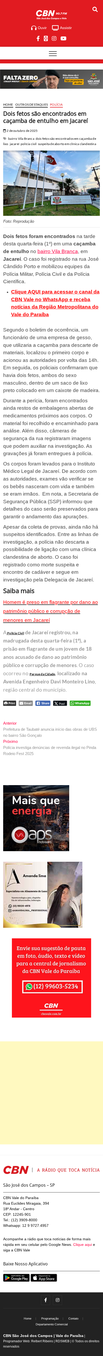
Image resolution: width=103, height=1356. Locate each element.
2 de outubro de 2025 (22, 131)
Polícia (56, 104)
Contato (73, 1318)
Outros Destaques (31, 104)
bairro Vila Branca (21, 139)
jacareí (14, 144)
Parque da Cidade (42, 674)
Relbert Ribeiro (42, 1341)
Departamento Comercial (52, 1324)
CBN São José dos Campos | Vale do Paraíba (43, 1336)
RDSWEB (62, 1341)
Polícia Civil (15, 633)
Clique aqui (82, 1244)
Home (8, 104)
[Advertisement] (51, 1092)
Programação (50, 1318)
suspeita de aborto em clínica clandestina (67, 144)
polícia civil (29, 144)
